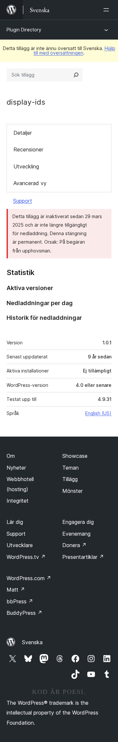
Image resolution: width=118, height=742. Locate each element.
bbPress (20, 601)
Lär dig (15, 522)
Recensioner (28, 149)
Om (11, 456)
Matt (16, 589)
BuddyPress (24, 613)
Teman (70, 467)
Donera (74, 545)
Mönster (72, 491)
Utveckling (26, 166)
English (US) (98, 413)
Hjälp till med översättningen (74, 50)
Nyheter (16, 467)
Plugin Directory (24, 29)
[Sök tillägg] (76, 74)
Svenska (32, 642)
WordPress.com (29, 578)
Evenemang (76, 533)
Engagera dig (78, 522)
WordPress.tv (26, 557)
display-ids (26, 102)
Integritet (18, 500)
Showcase (75, 456)
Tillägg (70, 479)
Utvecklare (20, 545)
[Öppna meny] (107, 10)
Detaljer (22, 132)
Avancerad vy (30, 183)
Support (22, 201)
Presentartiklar (83, 557)
